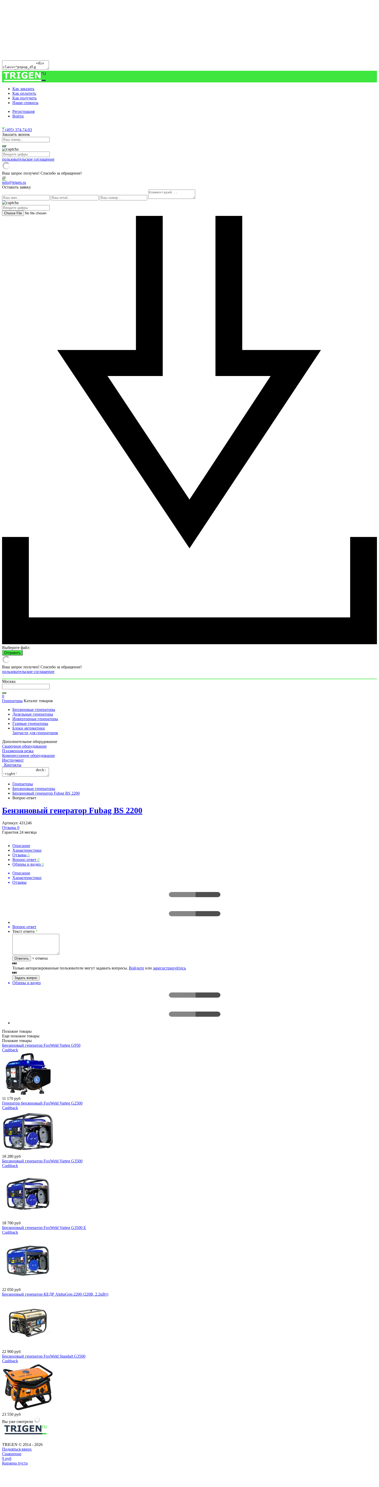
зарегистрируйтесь (169, 968)
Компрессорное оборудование (28, 755)
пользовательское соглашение (28, 159)
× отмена (40, 958)
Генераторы (12, 701)
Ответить (21, 958)
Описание (21, 845)
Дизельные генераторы (32, 714)
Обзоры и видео (28, 864)
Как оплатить (24, 93)
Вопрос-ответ (25, 859)
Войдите (136, 968)
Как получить (24, 98)
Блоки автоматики (28, 728)
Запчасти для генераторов (35, 733)
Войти (18, 116)
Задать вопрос (25, 978)
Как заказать (23, 89)
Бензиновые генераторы (33, 709)
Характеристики (27, 850)
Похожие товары (17, 1040)
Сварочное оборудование (24, 746)
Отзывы (21, 855)
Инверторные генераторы (35, 719)
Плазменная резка (18, 751)
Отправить (12, 653)
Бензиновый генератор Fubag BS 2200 (46, 793)
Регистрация (23, 111)
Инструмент (13, 760)
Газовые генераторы (30, 723)
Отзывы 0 (10, 827)
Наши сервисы (25, 102)
